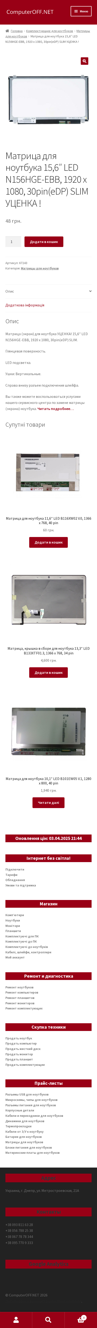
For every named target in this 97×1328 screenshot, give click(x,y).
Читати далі (48, 802)
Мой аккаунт (15, 957)
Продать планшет (19, 1059)
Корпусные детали (19, 1110)
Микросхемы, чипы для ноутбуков (31, 1100)
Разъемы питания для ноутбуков (30, 1105)
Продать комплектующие (25, 1065)
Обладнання (15, 880)
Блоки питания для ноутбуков (28, 1147)
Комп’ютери (14, 915)
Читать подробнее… (55, 408)
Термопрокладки (18, 1126)
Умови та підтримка (20, 885)
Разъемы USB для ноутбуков (26, 1094)
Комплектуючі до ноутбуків (26, 947)
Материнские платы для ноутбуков (32, 1152)
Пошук (48, 1320)
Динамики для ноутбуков (24, 1121)
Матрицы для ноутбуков (40, 268)
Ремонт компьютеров (21, 992)
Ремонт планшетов (19, 998)
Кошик (75, 1316)
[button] (84, 61)
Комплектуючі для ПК (22, 936)
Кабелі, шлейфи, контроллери (28, 952)
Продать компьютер (21, 1043)
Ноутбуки (12, 920)
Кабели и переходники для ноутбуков (34, 1116)
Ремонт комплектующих (24, 1008)
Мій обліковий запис (16, 1320)
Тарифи (11, 875)
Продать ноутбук (18, 1038)
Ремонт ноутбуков (19, 987)
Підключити (14, 869)
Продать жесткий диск (22, 1049)
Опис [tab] (9, 291)
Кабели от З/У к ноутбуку (24, 1131)
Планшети (13, 931)
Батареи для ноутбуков (23, 1137)
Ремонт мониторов (19, 1003)
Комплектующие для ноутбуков (49, 31)
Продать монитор (19, 1054)
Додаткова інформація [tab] (24, 305)
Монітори (12, 926)
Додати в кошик (44, 241)
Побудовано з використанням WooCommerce (43, 1301)
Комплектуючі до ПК (21, 941)
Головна (17, 31)
